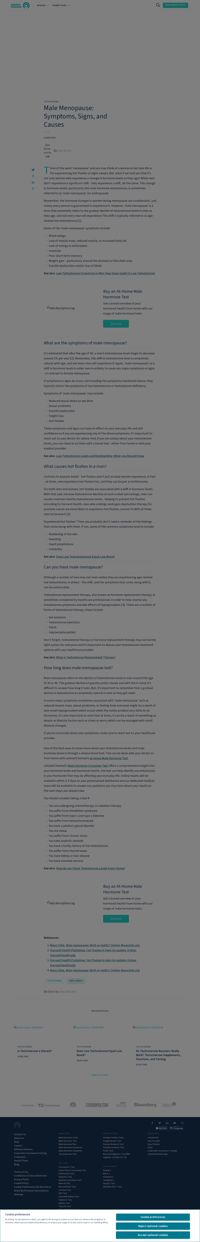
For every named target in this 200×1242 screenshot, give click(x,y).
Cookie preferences (153, 1217)
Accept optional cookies (153, 1235)
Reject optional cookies (153, 1226)
